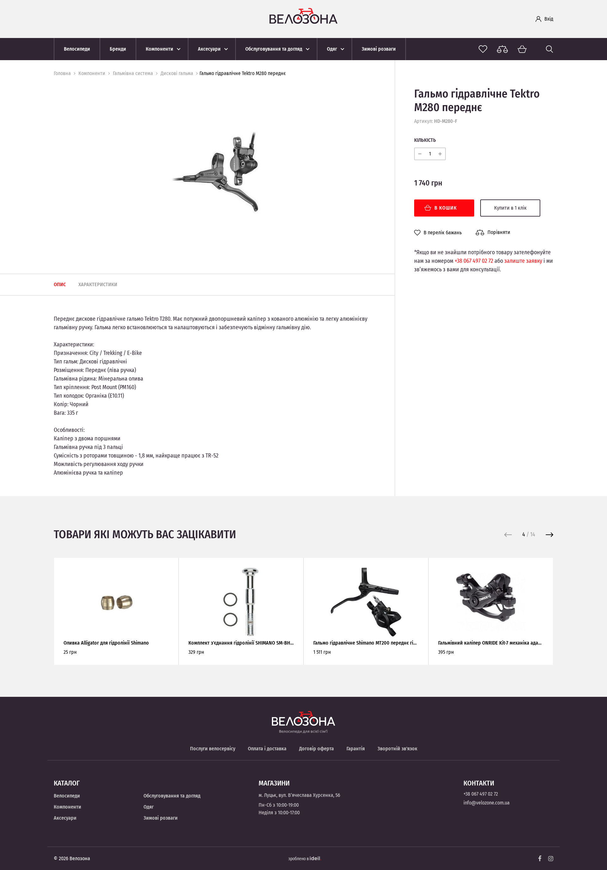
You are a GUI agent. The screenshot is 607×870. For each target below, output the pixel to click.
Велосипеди (67, 796)
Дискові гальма (177, 73)
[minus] (420, 154)
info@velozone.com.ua (486, 803)
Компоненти (91, 73)
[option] (214, 171)
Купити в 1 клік (510, 208)
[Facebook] (540, 858)
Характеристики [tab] (97, 284)
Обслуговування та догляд (172, 796)
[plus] (440, 154)
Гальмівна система (133, 73)
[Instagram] (550, 858)
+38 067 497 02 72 (474, 260)
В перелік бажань (443, 233)
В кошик (445, 208)
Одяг (149, 807)
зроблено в (299, 858)
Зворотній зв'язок (397, 749)
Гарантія (355, 749)
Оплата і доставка (267, 749)
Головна (62, 73)
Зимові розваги (161, 818)
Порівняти (498, 232)
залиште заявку (523, 260)
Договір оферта (316, 749)
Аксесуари (65, 818)
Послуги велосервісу (212, 749)
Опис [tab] (60, 284)
